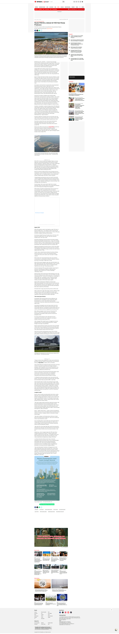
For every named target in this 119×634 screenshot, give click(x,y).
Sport (43, 9)
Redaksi (42, 622)
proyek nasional (55, 509)
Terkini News (71, 81)
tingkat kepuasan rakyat (51, 511)
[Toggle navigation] (35, 1)
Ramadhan (42, 618)
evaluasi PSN (51, 126)
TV (34, 618)
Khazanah (35, 613)
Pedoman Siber (50, 622)
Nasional (36, 9)
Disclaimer (35, 624)
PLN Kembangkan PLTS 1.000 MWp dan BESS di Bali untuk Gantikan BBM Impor (77, 59)
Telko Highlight (54, 9)
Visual (42, 617)
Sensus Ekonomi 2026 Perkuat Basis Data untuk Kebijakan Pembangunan (77, 40)
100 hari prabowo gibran (43, 511)
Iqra (41, 613)
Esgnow (35, 617)
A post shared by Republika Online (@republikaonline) (47, 224)
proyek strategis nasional (48, 509)
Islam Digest (50, 613)
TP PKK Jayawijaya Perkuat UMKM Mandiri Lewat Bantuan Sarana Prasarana (77, 36)
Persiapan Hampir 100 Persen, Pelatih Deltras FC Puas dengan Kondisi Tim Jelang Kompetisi (76, 51)
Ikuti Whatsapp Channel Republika (47, 504)
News (37, 19)
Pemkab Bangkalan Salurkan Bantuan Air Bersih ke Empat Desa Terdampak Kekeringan (77, 44)
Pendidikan (40, 9)
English (49, 617)
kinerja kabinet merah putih (60, 511)
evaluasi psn (36, 509)
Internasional (47, 9)
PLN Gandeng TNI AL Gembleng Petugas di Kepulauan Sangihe (76, 48)
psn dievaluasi (42, 509)
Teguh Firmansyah (49, 28)
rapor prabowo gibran (62, 509)
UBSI (51, 9)
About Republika (36, 622)
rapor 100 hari (36, 511)
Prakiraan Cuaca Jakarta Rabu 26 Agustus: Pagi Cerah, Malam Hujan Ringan (77, 55)
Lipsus (40, 19)
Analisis (42, 614)
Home (35, 19)
